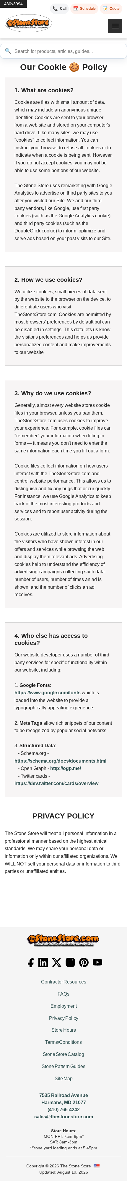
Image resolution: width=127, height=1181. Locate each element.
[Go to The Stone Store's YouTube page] (97, 962)
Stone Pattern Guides (63, 1066)
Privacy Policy (63, 1018)
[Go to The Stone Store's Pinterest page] (84, 962)
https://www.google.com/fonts (47, 692)
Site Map (64, 1078)
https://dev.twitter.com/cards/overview (56, 783)
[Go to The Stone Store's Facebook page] (29, 962)
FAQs (63, 993)
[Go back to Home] (63, 940)
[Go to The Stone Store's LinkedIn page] (43, 962)
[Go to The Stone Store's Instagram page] (70, 962)
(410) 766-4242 (64, 1109)
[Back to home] (28, 23)
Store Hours (63, 1030)
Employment (64, 1006)
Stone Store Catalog (63, 1054)
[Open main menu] (115, 26)
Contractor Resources (63, 981)
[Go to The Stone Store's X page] (57, 962)
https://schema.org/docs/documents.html (60, 760)
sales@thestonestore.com (63, 1116)
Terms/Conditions (63, 1042)
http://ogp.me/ (65, 768)
